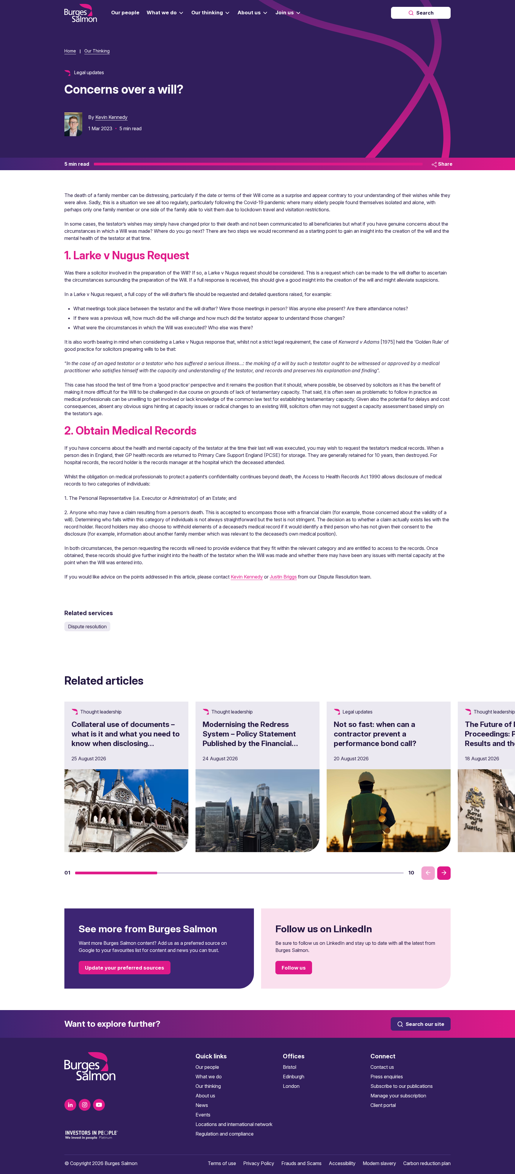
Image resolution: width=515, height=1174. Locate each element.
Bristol (289, 1067)
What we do (209, 1077)
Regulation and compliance (225, 1134)
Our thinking (208, 1086)
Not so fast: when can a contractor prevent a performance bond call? (375, 734)
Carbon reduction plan (427, 1163)
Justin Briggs (283, 577)
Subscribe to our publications (401, 1086)
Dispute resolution (87, 626)
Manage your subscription (398, 1096)
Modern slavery (379, 1163)
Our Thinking (97, 50)
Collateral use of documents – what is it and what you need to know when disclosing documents (126, 738)
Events (203, 1115)
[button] (116, 873)
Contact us (382, 1067)
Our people (207, 1067)
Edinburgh (293, 1077)
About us (205, 1096)
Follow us (294, 968)
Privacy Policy (258, 1163)
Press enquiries (386, 1077)
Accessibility (342, 1163)
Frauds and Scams (301, 1163)
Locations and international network (234, 1124)
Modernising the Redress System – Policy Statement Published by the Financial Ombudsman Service (249, 738)
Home (70, 50)
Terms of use (222, 1163)
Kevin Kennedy (111, 117)
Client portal (383, 1105)
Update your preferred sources (124, 968)
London (291, 1086)
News (202, 1105)
